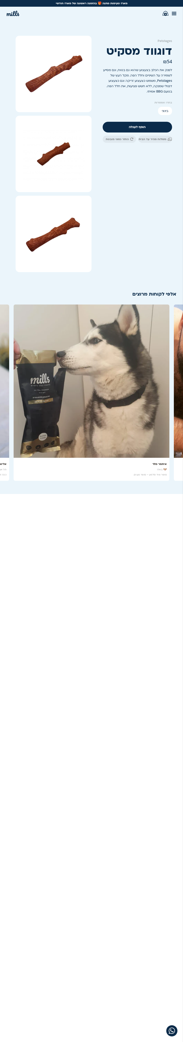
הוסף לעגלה (137, 127)
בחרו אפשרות (163, 102)
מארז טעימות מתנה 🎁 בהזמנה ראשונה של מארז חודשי (91, 3)
